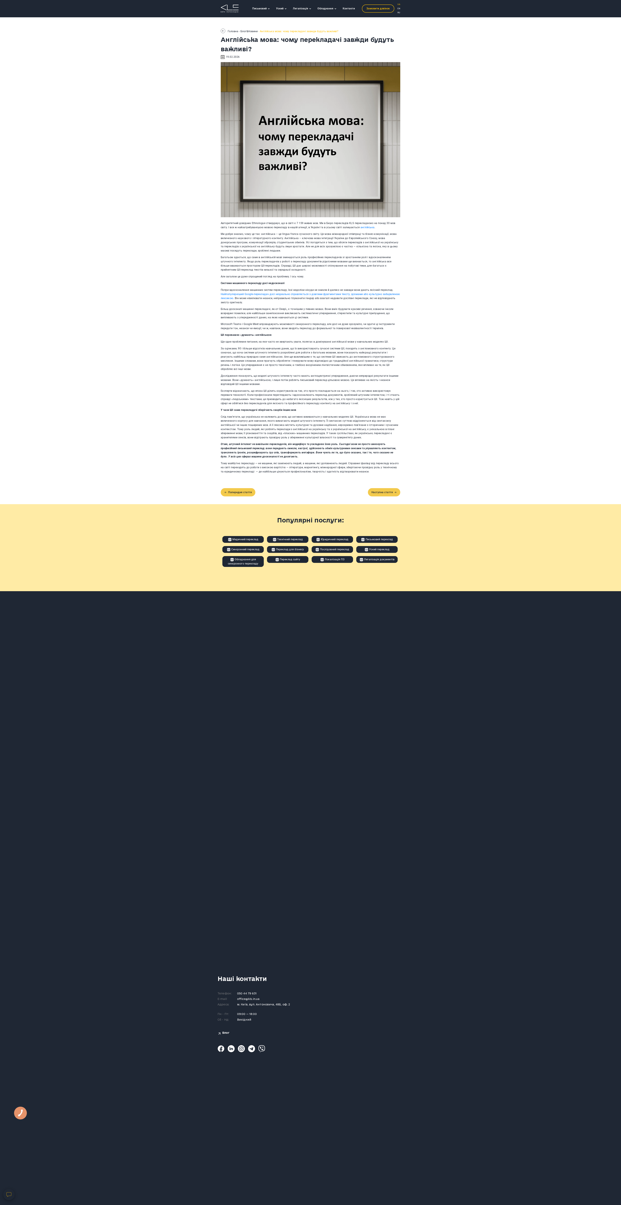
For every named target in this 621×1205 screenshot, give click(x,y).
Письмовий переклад (379, 539)
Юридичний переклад (334, 539)
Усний (280, 8)
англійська (367, 227)
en (399, 8)
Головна (233, 31)
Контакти (349, 8)
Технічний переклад (290, 539)
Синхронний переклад (245, 549)
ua (399, 4)
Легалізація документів (378, 559)
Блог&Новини (249, 31)
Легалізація (301, 8)
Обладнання (325, 8)
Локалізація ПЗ (334, 559)
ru (399, 12)
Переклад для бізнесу (289, 549)
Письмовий (259, 8)
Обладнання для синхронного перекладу (243, 561)
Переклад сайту (289, 559)
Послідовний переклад (334, 549)
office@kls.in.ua (248, 998)
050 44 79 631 (247, 993)
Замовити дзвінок (378, 8)
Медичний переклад (245, 539)
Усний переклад (378, 549)
